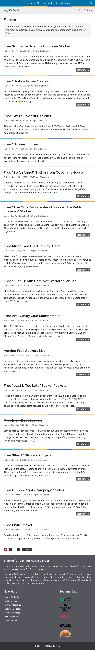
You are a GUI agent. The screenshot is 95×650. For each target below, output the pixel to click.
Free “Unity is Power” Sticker (27, 81)
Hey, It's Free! (10, 10)
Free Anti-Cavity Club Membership (31, 316)
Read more (83, 70)
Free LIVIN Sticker (18, 525)
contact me (42, 569)
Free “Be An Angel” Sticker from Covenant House (43, 172)
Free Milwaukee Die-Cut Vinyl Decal (32, 246)
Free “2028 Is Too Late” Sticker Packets (35, 385)
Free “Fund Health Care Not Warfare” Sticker (40, 281)
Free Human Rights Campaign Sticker (34, 490)
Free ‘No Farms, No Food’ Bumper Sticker (37, 46)
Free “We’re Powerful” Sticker (27, 116)
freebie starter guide (61, 3)
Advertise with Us (13, 616)
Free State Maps (12, 613)
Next (27, 549)
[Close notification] (91, 3)
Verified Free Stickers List (24, 351)
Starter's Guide (12, 597)
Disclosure (45, 51)
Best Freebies (11, 601)
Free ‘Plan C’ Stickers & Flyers (27, 455)
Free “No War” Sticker (21, 144)
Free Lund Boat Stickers (23, 420)
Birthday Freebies (13, 605)
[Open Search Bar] (79, 10)
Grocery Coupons (13, 609)
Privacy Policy (11, 620)
